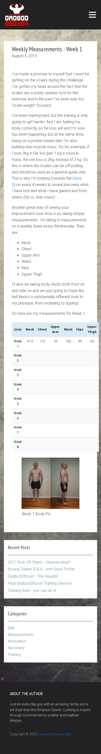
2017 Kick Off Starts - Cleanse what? (39, 562)
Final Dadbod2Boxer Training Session (40, 583)
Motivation (17, 641)
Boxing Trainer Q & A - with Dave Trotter (41, 569)
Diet (11, 628)
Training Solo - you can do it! (32, 590)
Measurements (21, 634)
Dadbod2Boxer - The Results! (33, 576)
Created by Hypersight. (55, 734)
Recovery (16, 648)
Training (14, 654)
